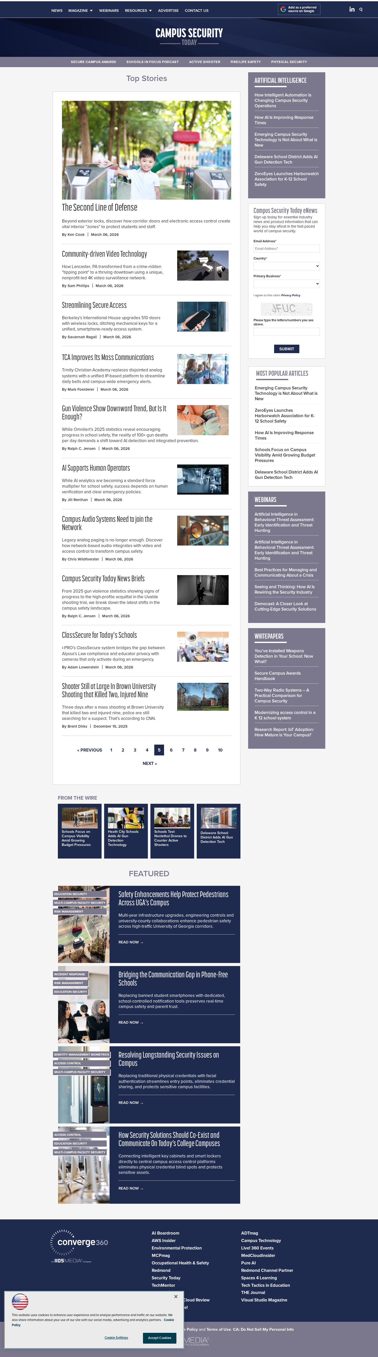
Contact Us (197, 10)
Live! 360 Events (257, 1248)
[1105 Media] (71, 1261)
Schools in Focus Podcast (153, 62)
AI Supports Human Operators (96, 469)
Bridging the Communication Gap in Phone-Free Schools (173, 979)
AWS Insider (164, 1240)
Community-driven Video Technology (104, 255)
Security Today (166, 1278)
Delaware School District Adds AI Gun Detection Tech (217, 837)
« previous (89, 750)
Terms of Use (218, 1329)
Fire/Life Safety (246, 62)
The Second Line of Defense (99, 208)
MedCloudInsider (258, 1255)
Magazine (78, 10)
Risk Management (68, 911)
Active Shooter (204, 62)
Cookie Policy (185, 1329)
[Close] (176, 1296)
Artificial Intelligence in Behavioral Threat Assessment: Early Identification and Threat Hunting (284, 522)
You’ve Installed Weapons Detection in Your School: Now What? (284, 656)
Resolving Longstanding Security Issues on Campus (169, 1059)
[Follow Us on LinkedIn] (352, 10)
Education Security (70, 894)
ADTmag (249, 1233)
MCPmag (161, 1255)
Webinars (109, 10)
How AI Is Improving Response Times (284, 120)
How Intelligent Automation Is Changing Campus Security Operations (283, 100)
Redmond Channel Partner (267, 1270)
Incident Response (69, 974)
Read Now (129, 942)
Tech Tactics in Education (265, 1285)
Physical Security (289, 62)
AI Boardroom (165, 1233)
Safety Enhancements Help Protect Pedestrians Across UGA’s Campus (174, 899)
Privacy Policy (290, 295)
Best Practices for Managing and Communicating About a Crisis (286, 572)
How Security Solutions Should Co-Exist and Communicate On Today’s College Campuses (169, 1140)
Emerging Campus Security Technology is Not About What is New (286, 140)
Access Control (67, 1063)
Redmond (161, 1270)
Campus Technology (261, 1240)
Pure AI (248, 1263)
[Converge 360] (79, 1243)
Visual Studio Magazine (264, 1300)
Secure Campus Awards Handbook (278, 676)
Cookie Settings (116, 1338)
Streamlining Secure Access (94, 306)
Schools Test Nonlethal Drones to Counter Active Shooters (170, 838)
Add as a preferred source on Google (302, 9)
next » (150, 763)
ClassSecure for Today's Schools (99, 636)
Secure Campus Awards (93, 62)
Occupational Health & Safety (180, 1263)
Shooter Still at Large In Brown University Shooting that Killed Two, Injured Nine (109, 691)
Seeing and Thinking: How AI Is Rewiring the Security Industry (285, 589)
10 (220, 750)
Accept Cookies (160, 1338)
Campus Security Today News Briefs (103, 579)
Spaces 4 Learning (259, 1278)
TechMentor (163, 1285)
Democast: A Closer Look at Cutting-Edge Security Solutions (285, 606)
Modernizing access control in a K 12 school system (285, 715)
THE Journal (253, 1292)
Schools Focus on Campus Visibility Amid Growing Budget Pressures (76, 838)
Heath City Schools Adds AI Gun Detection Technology (123, 838)
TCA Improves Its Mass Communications (108, 358)
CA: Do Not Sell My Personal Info (263, 1329)
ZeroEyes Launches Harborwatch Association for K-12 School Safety (287, 179)
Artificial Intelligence (281, 81)
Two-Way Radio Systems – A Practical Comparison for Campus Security (282, 696)
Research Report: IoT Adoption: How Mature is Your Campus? (284, 732)
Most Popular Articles (282, 374)
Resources (136, 10)
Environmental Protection (177, 1248)
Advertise (168, 10)
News (56, 10)
